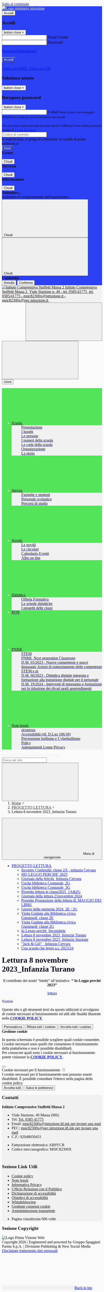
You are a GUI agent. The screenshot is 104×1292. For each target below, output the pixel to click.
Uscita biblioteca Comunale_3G (45, 887)
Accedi (9, 13)
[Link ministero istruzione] (23, 8)
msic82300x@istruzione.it (61, 1124)
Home (16, 803)
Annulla (9, 283)
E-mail (53, 112)
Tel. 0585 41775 (31, 1119)
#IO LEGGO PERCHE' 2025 (44, 874)
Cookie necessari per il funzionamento (31, 1070)
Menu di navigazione (69, 855)
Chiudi (8, 161)
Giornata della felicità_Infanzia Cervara (51, 879)
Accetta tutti (75, 1027)
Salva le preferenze (39, 1088)
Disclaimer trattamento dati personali (30, 1251)
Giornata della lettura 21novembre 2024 (51, 896)
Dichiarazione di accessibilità (34, 1193)
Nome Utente (58, 37)
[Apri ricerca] (64, 322)
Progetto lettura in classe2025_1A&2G (51, 892)
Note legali (20, 1180)
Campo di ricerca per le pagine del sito (31, 755)
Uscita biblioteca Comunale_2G (45, 883)
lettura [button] (52, 993)
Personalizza (13, 1027)
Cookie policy (22, 1176)
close (7, 382)
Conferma (26, 283)
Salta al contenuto (15, 4)
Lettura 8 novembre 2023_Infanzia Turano (53, 935)
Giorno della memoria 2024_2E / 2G (49, 909)
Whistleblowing (24, 1202)
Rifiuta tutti (41, 1027)
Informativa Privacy (27, 1185)
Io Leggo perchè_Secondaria (43, 931)
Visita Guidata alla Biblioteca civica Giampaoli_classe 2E (48, 915)
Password (55, 42)
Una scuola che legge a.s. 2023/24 (47, 948)
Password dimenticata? (19, 51)
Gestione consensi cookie (31, 1206)
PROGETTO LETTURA (31, 807)
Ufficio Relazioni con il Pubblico (37, 1189)
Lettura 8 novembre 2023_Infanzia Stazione (54, 939)
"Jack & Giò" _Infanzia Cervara (45, 944)
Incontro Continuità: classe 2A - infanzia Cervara (58, 870)
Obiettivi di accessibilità (30, 1198)
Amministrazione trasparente (33, 1211)
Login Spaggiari (25, 130)
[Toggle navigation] (40, 360)
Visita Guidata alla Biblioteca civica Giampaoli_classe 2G (48, 924)
